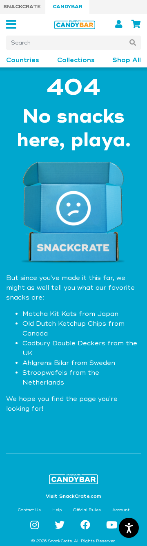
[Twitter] (61, 525)
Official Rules (87, 510)
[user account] (120, 24)
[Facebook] (86, 525)
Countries (22, 60)
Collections (76, 60)
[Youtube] (111, 525)
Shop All (126, 60)
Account (120, 510)
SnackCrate (22, 7)
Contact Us (29, 510)
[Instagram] (36, 525)
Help (57, 510)
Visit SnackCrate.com (73, 496)
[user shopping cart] (136, 24)
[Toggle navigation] (13, 24)
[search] (132, 43)
